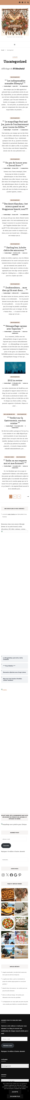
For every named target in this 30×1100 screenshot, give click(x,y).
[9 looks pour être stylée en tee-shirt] (7, 938)
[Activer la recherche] (28, 2)
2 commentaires (24, 129)
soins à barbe (11, 514)
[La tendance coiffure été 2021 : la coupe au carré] (21, 895)
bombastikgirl (7, 86)
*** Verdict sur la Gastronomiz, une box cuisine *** (15, 420)
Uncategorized (15, 77)
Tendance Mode (9, 457)
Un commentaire (24, 86)
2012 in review (15, 380)
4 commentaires (24, 168)
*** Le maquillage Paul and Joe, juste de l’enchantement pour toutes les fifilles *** (15, 124)
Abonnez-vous (7, 1045)
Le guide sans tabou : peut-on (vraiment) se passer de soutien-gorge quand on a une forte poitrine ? (14, 981)
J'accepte (15, 1092)
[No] (28, 1091)
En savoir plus (15, 1096)
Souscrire (6, 845)
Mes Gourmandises (9, 414)
